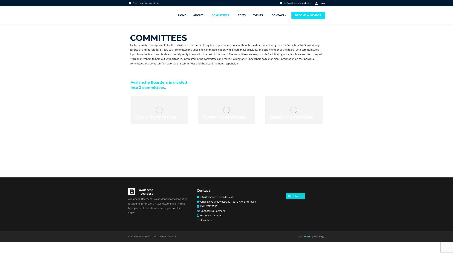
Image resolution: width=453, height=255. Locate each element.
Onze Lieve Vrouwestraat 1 (146, 3)
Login (322, 3)
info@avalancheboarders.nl (296, 3)
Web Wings (319, 236)
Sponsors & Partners (213, 210)
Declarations (204, 220)
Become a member (211, 215)
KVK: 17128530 (208, 206)
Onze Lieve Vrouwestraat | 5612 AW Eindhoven (228, 201)
